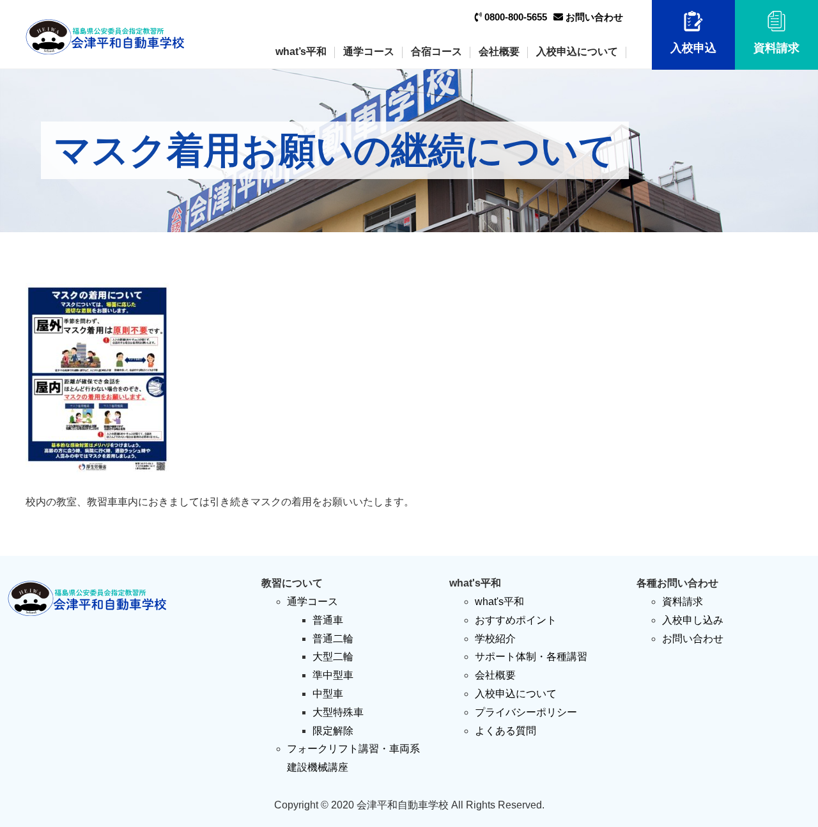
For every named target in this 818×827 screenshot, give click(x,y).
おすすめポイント (516, 620)
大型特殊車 (338, 712)
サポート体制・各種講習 (531, 656)
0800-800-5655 (514, 17)
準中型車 (333, 675)
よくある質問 (505, 730)
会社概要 (499, 51)
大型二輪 (333, 656)
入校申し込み (692, 620)
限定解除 (333, 730)
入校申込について (577, 51)
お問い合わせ (593, 17)
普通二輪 (333, 638)
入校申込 (693, 48)
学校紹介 (495, 638)
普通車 (328, 620)
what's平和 (499, 601)
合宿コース (436, 51)
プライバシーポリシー (526, 712)
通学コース (368, 51)
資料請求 (776, 48)
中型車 (328, 693)
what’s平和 (301, 51)
